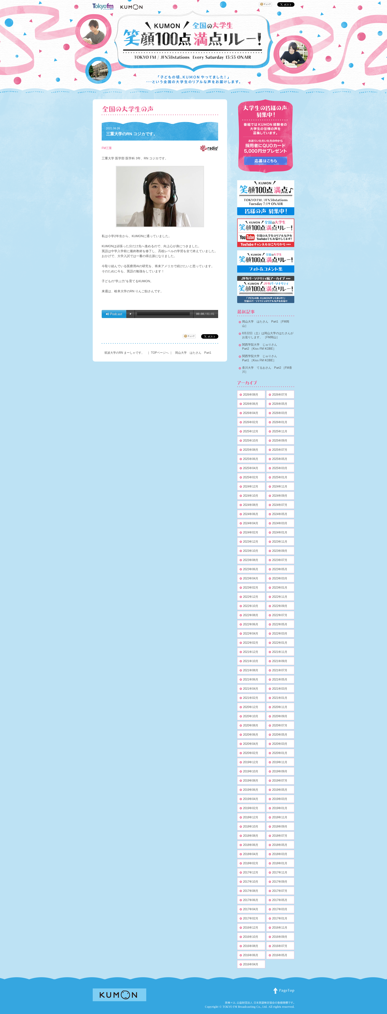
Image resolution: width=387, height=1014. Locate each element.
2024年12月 (250, 486)
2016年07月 (279, 946)
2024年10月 (250, 495)
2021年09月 (279, 661)
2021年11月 (279, 652)
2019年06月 (250, 789)
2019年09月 (279, 771)
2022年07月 (279, 615)
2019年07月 (279, 780)
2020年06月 (250, 734)
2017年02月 (250, 918)
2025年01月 (279, 477)
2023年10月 (250, 550)
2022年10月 (250, 606)
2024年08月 (250, 505)
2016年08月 (250, 946)
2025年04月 (250, 468)
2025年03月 (279, 468)
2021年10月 (250, 661)
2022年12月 (250, 596)
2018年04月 (250, 854)
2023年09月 (279, 550)
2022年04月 (250, 633)
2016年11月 (279, 927)
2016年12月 (250, 927)
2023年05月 (279, 569)
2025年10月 (250, 440)
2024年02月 (250, 532)
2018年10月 (250, 826)
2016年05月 (279, 955)
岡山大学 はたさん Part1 (193, 352)
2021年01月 (279, 698)
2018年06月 (250, 845)
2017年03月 (279, 909)
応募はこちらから (265, 161)
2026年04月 (250, 413)
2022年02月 (250, 642)
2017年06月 (250, 900)
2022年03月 (279, 633)
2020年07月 (279, 725)
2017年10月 (250, 881)
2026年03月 (279, 413)
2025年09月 (279, 440)
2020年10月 (250, 716)
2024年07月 (279, 505)
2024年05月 (279, 514)
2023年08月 (250, 560)
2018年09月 (279, 826)
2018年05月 (279, 845)
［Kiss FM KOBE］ (263, 348)
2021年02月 (250, 698)
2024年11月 (279, 486)
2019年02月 (250, 808)
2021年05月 (279, 679)
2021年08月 (250, 670)
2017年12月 (250, 872)
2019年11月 (279, 762)
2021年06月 (250, 679)
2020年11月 (279, 707)
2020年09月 (279, 716)
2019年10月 (250, 771)
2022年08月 (250, 615)
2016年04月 (250, 964)
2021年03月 (279, 688)
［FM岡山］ (271, 337)
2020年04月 (250, 743)
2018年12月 (250, 817)
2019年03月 (279, 799)
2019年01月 (279, 808)
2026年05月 (279, 403)
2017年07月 (279, 891)
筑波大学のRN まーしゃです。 (124, 352)
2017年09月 (279, 881)
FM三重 (107, 148)
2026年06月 (250, 403)
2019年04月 (250, 799)
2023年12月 (250, 541)
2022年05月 (279, 624)
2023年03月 (279, 578)
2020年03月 (279, 743)
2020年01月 (279, 753)
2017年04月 (250, 909)
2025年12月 (250, 431)
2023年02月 (250, 587)
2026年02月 (250, 422)
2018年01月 (279, 863)
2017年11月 (279, 872)
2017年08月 (250, 891)
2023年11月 (279, 541)
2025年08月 (250, 449)
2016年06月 (250, 955)
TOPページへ (160, 352)
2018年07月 (279, 835)
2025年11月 (279, 431)
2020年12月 (250, 707)
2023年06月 (250, 569)
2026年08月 (250, 394)
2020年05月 (279, 734)
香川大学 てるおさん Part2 (261, 367)
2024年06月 (250, 514)
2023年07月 (279, 560)
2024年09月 (279, 495)
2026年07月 (279, 394)
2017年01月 (279, 918)
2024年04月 (250, 523)
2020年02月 (250, 753)
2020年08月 (250, 725)
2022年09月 (279, 606)
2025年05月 (279, 459)
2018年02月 (250, 863)
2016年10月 (250, 936)
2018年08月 (250, 835)
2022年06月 (250, 624)
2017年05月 (279, 900)
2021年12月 (250, 652)
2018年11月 (279, 817)
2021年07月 (279, 670)
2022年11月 (279, 596)
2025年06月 (250, 459)
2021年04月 (250, 688)
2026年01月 (279, 422)
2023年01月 (279, 587)
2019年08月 (250, 780)
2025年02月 (250, 477)
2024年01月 (279, 532)
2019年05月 (279, 789)
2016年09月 (279, 936)
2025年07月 (279, 449)
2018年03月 (279, 854)
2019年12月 (250, 762)
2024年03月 (279, 523)
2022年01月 (279, 642)
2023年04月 (250, 578)
